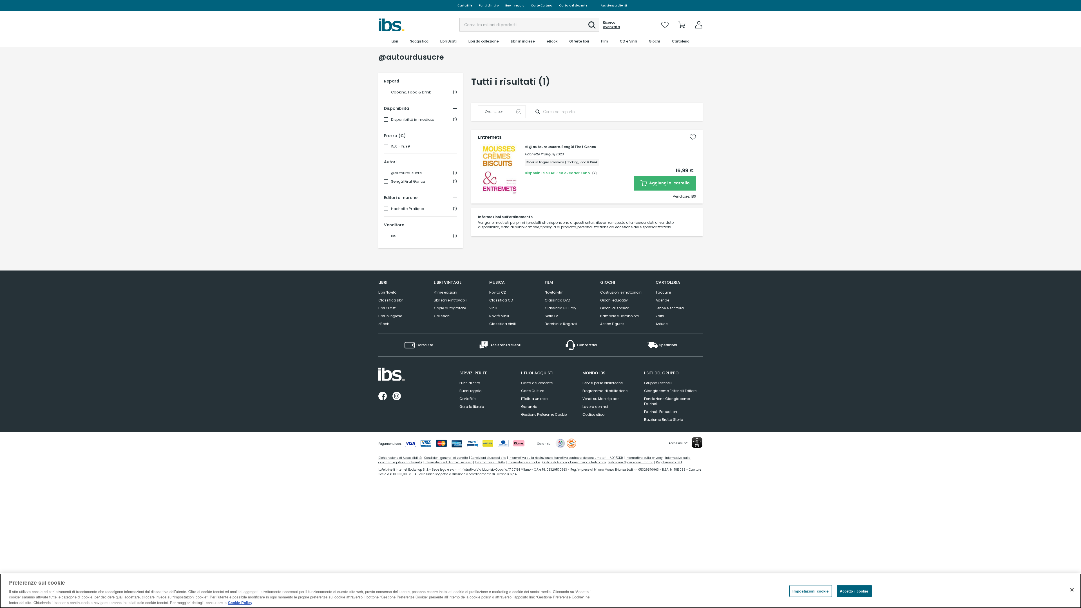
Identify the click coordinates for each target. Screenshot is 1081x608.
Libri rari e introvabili (450, 300)
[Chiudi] (1072, 590)
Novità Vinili (499, 316)
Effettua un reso (534, 398)
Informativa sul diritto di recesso (448, 462)
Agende (662, 300)
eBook (383, 323)
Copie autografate (450, 308)
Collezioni (442, 316)
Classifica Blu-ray (560, 308)
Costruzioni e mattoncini (621, 292)
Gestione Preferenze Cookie (544, 414)
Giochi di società (614, 308)
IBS (393, 236)
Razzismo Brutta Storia (663, 419)
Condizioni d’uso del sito (488, 458)
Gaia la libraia (471, 406)
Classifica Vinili (502, 323)
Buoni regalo (514, 5)
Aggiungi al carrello (669, 183)
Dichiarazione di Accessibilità (400, 458)
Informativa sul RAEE (490, 462)
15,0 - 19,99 (400, 146)
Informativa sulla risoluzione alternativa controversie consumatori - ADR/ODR (566, 458)
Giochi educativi (614, 300)
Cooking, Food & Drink (411, 92)
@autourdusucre (406, 173)
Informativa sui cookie (524, 462)
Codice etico (593, 414)
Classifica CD (501, 300)
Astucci (662, 323)
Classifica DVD (557, 300)
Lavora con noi (595, 406)
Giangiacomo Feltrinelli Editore (670, 390)
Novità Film (554, 292)
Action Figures (612, 323)
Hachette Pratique (407, 209)
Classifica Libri (390, 300)
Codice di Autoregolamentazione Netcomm (574, 462)
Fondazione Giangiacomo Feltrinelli (667, 401)
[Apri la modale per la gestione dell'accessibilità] (697, 442)
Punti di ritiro (489, 5)
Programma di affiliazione (604, 390)
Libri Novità (387, 292)
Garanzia (529, 406)
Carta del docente (573, 5)
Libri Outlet (387, 308)
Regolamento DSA (669, 462)
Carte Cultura (541, 5)
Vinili (493, 308)
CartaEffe (464, 5)
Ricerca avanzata (611, 24)
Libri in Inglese (390, 316)
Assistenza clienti (614, 5)
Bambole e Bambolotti (619, 316)
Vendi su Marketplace (600, 398)
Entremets (490, 137)
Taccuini (663, 292)
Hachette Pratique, (540, 154)
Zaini (660, 316)
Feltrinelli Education (660, 411)
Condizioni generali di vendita (446, 458)
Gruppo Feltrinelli (658, 383)
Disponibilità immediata (412, 119)
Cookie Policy (240, 602)
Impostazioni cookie (810, 591)
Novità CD (497, 292)
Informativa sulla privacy (644, 458)
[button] (592, 25)
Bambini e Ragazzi (561, 323)
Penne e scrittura (670, 308)
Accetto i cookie (854, 591)
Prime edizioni (445, 292)
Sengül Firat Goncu (408, 181)
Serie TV (551, 316)
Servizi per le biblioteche (602, 383)
